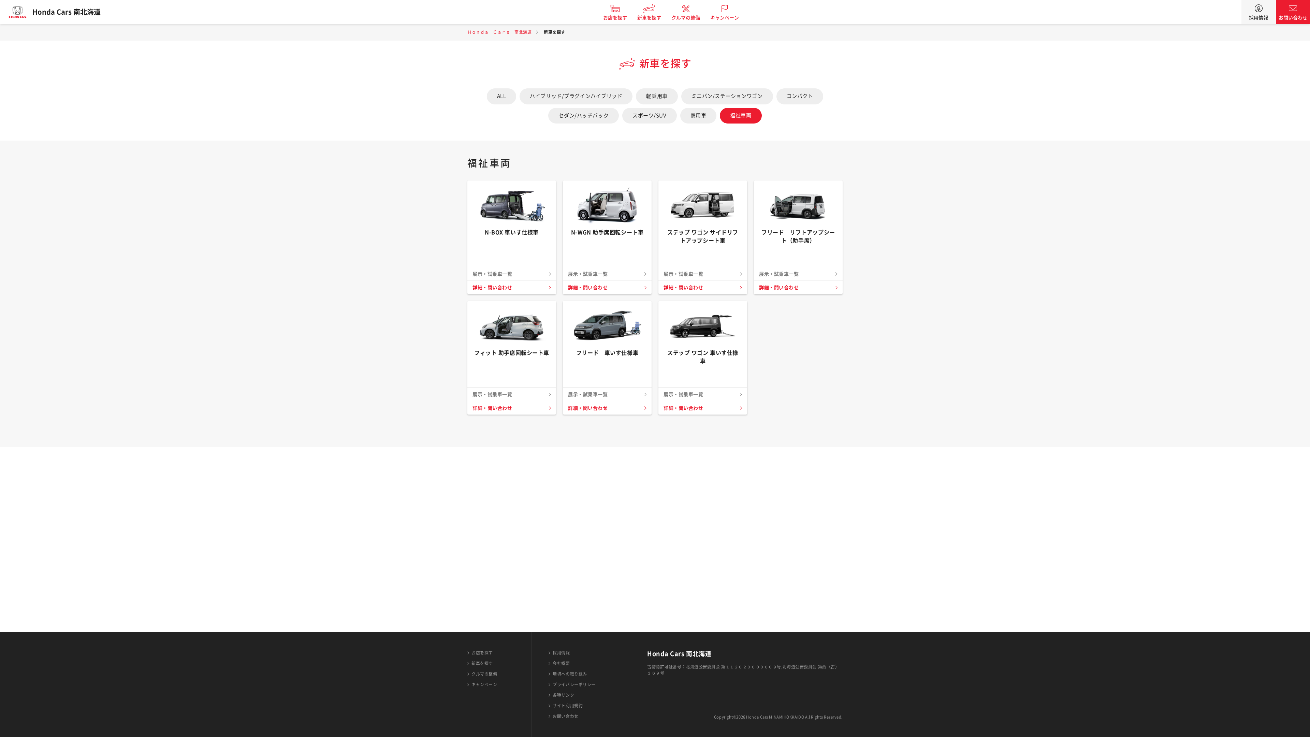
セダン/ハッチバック (583, 115)
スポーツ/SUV (649, 115)
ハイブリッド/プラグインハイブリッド (576, 96)
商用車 (698, 115)
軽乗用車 (656, 96)
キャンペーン (724, 17)
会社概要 (561, 663)
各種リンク (563, 695)
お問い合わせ (1293, 17)
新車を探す (649, 17)
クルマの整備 (685, 17)
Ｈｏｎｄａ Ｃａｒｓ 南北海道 (499, 32)
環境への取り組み (570, 674)
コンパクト (800, 96)
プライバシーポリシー (574, 684)
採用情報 (1258, 17)
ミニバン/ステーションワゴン (727, 96)
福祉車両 (740, 115)
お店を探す (615, 17)
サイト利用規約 (568, 706)
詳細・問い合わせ (492, 287)
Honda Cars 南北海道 (66, 12)
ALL (501, 96)
